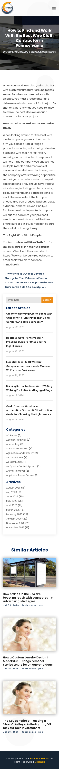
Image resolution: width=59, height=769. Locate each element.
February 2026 (14, 514)
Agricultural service (17, 448)
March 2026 (13, 510)
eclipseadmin (14, 51)
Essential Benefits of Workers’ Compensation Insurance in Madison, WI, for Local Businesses (28, 366)
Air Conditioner (14, 457)
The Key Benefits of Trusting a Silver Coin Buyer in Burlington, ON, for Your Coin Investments (27, 724)
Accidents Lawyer (16, 439)
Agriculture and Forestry (20, 453)
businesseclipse (46, 51)
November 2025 (15, 527)
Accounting (13, 444)
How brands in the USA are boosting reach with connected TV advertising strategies (28, 597)
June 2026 (12, 496)
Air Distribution (14, 462)
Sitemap (40, 761)
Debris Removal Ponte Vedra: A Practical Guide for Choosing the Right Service (26, 342)
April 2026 (11, 505)
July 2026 (11, 492)
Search (47, 300)
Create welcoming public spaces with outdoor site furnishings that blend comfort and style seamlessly (29, 318)
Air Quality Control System (21, 466)
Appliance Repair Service (20, 475)
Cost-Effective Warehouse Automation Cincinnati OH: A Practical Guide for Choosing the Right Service (29, 410)
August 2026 (13, 487)
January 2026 (14, 518)
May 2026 (11, 501)
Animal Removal (15, 470)
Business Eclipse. (40, 758)
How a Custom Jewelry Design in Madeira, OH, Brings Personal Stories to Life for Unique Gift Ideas (28, 661)
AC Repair (11, 435)
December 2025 (15, 523)
